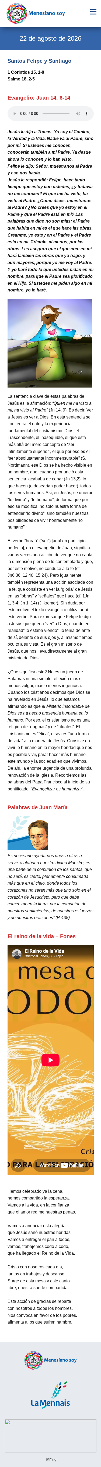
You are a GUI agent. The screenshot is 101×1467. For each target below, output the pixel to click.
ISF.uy (50, 1460)
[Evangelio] (36, 13)
